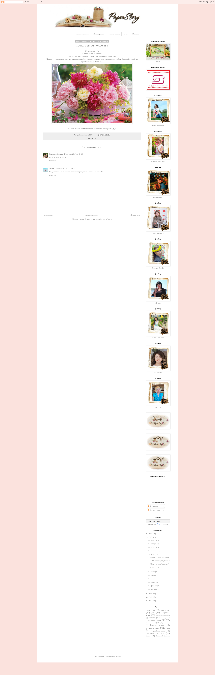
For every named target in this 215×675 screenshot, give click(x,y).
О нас (126, 34)
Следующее (48, 215)
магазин (156, 620)
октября (154, 547)
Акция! (148, 610)
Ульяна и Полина (56, 154)
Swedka (52, 168)
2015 (151, 597)
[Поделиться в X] (104, 135)
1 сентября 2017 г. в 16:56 (65, 168)
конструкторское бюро (163, 615)
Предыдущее (135, 215)
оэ (158, 623)
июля (153, 572)
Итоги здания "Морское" (159, 564)
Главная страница (82, 34)
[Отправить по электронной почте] (99, 135)
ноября (154, 544)
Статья (148, 636)
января (153, 589)
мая (152, 579)
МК (163, 620)
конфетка (152, 618)
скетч (168, 628)
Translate (165, 524)
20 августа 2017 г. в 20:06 (73, 154)
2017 (151, 537)
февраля (154, 586)
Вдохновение (164, 610)
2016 (151, 594)
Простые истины (157, 625)
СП (162, 633)
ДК (95, 138)
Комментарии (154, 510)
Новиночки (150, 623)
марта (153, 582)
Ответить (52, 161)
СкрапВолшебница (158, 631)
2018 (151, 534)
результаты (152, 628)
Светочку (112, 56)
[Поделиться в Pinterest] (109, 135)
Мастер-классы (114, 34)
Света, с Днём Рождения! (160, 557)
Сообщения (153, 506)
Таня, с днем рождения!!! (160, 561)
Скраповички (150, 633)
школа (168, 636)
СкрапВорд (154, 567)
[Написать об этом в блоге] (101, 135)
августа (154, 554)
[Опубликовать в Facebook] (106, 135)
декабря (154, 540)
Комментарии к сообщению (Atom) (98, 219)
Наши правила (98, 34)
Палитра (167, 623)
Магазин (135, 34)
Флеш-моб (159, 636)
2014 (151, 601)
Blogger (118, 656)
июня (153, 575)
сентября (154, 551)
